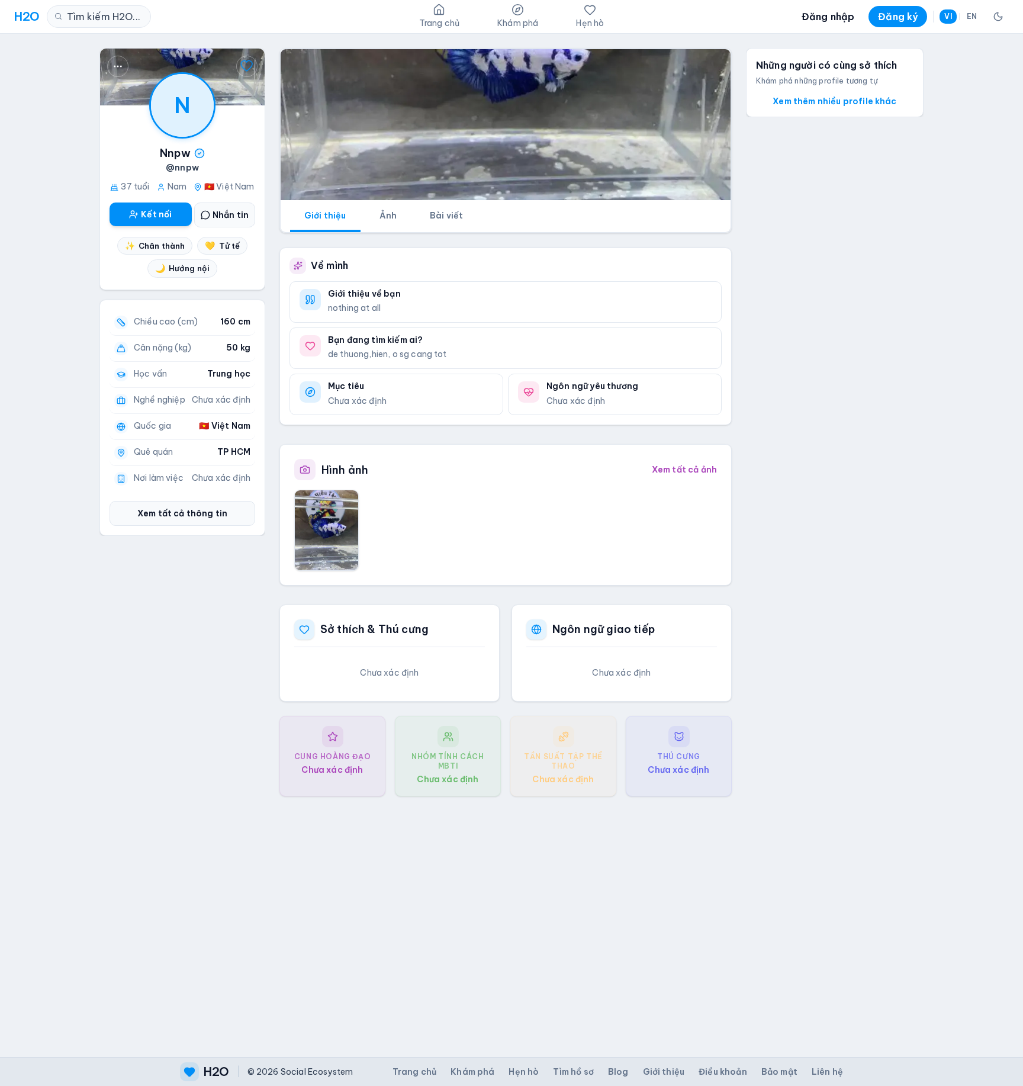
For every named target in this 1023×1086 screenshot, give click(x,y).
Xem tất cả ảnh (684, 469)
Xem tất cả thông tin (182, 513)
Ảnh (388, 215)
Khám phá (472, 1071)
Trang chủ (414, 1071)
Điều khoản (723, 1071)
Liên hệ (827, 1071)
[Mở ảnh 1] (326, 530)
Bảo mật (779, 1071)
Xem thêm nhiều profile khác (834, 101)
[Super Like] (247, 66)
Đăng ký (898, 17)
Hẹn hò (524, 1071)
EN (972, 16)
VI (947, 16)
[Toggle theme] (998, 16)
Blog (618, 1071)
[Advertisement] (505, 917)
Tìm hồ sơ (573, 1071)
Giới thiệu (325, 215)
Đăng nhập (828, 17)
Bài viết (446, 215)
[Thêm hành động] (117, 66)
